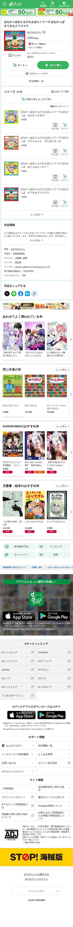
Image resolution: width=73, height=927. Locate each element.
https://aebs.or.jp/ (32, 842)
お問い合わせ (9, 763)
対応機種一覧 (45, 745)
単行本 (18, 262)
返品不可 (30, 56)
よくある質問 (45, 754)
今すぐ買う (55, 65)
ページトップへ (36, 891)
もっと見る (61, 369)
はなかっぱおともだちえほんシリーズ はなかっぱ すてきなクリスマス (45, 191)
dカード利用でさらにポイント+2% (40, 53)
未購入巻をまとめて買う (39, 99)
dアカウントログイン (13, 771)
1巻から (53, 106)
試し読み (17, 55)
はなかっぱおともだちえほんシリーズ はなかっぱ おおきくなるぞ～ (45, 113)
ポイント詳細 (35, 47)
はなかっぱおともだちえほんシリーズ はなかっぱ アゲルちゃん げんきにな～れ (45, 139)
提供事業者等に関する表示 (51, 788)
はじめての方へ (14, 745)
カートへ (22, 65)
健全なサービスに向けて (51, 797)
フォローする (43, 32)
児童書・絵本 (21, 258)
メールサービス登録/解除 (15, 754)
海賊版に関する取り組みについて (15, 815)
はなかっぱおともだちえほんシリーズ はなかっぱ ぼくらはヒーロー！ (45, 165)
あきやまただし (34, 32)
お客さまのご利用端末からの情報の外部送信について (51, 815)
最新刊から (64, 106)
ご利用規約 (8, 788)
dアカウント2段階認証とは (15, 806)
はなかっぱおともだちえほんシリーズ (32, 267)
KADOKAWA (19, 253)
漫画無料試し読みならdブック (14, 567)
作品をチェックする (39, 73)
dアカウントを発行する (36, 874)
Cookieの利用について (50, 805)
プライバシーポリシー (13, 797)
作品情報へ (35, 81)
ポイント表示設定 (47, 763)
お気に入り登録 (62, 91)
